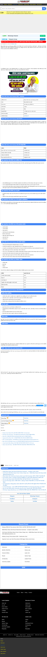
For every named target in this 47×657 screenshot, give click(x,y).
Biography (4, 628)
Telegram (12, 496)
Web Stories (39, 4)
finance (27, 610)
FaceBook (12, 498)
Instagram (34, 498)
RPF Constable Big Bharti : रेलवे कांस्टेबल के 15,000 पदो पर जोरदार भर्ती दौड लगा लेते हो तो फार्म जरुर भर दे (20, 439)
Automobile (27, 606)
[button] (45, 405)
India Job (4, 603)
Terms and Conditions (39, 634)
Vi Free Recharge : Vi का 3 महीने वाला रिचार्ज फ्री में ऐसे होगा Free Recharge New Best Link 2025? (24, 486)
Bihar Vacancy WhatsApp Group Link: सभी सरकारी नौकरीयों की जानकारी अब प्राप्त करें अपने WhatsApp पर (21, 441)
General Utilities (8, 465)
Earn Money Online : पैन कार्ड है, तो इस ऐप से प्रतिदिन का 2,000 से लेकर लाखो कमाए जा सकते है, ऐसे (23, 477)
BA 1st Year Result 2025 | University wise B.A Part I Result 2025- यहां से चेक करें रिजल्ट (22, 488)
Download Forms (29, 623)
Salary (26, 619)
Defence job (27, 550)
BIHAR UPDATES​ (6, 550)
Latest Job (15, 4)
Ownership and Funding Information (23, 636)
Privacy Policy (23, 634)
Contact (30, 592)
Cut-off (3, 605)
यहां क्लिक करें (26, 115)
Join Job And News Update (23, 493)
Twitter (12, 501)
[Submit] (44, 8)
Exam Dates (4, 606)
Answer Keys (5, 612)
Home (2, 4)
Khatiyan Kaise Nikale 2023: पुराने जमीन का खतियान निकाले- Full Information (16, 432)
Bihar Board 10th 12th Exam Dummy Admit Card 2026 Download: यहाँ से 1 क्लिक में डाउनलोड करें (24, 476)
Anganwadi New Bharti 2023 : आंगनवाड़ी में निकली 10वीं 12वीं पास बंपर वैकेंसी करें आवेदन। (18, 437)
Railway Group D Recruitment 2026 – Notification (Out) (14, 536)
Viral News (27, 561)
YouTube (35, 501)
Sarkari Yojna (26, 4)
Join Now (43, 35)
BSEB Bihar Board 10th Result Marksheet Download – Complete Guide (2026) (20, 471)
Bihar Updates (33, 4)
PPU (26, 626)
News (3, 619)
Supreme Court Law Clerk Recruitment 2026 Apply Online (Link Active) (18, 539)
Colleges (4, 610)
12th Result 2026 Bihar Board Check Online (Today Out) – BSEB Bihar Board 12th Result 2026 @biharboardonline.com (22, 533)
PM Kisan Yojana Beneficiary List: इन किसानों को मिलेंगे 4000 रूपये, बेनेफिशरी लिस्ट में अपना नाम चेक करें (24, 489)
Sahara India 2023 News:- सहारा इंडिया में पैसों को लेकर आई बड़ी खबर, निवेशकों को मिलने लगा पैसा (19, 444)
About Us (5, 634)
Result (5, 4)
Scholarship (4, 558)
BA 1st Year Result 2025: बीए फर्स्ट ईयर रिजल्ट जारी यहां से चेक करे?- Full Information (21, 479)
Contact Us (10, 634)
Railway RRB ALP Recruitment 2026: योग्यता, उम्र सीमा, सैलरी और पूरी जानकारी (18, 527)
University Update (6, 561)
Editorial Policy (30, 634)
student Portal (28, 558)
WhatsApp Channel (34, 496)
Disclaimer (16, 634)
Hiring (26, 592)
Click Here (26, 420)
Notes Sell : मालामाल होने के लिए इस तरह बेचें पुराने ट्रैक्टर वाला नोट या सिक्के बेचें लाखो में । (17, 436)
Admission (10, 4)
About (22, 592)
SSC (26, 621)
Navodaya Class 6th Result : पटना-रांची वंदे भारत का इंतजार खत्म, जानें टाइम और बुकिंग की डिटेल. (19, 434)
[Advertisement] (23, 24)
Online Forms (5, 608)
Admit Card (20, 4)
